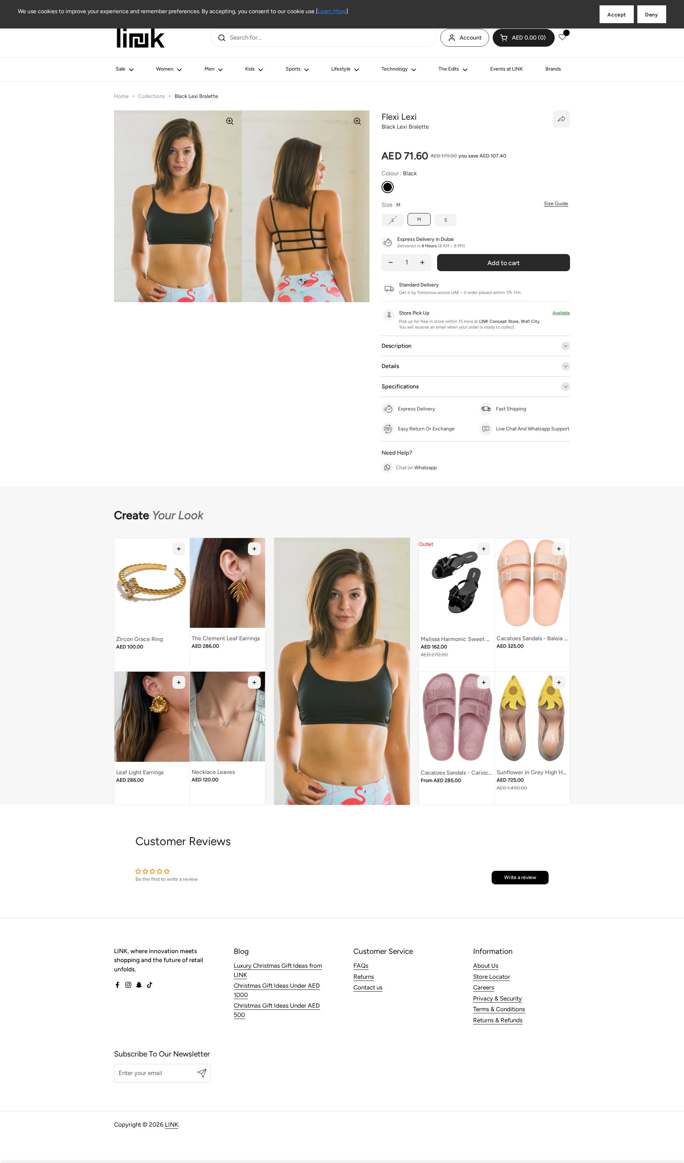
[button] (524, 38)
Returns (363, 976)
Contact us (368, 987)
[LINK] (140, 37)
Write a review (520, 877)
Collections (151, 96)
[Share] (561, 119)
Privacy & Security (497, 998)
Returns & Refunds (498, 1020)
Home (121, 96)
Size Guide (556, 204)
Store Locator (491, 976)
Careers (483, 987)
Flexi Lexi (399, 117)
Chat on (416, 468)
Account (471, 37)
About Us (485, 965)
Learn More (332, 11)
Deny (651, 15)
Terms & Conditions (499, 1009)
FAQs (360, 965)
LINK (171, 1124)
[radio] (388, 187)
